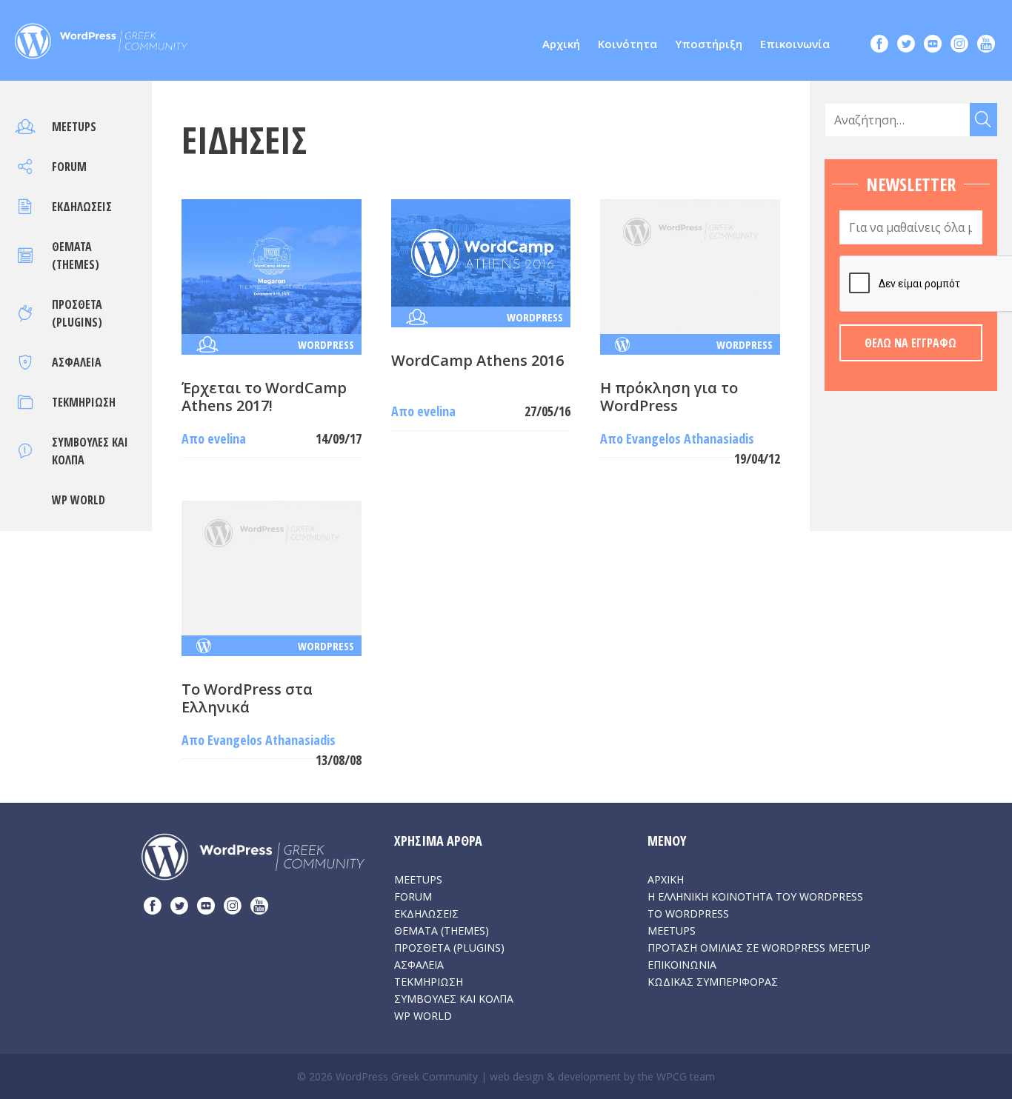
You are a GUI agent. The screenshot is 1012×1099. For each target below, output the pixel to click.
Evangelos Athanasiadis (690, 438)
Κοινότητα (627, 43)
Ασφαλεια (76, 362)
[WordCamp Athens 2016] (481, 252)
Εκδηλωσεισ (82, 206)
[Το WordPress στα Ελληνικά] (272, 566)
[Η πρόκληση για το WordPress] (690, 265)
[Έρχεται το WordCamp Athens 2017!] (272, 265)
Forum (69, 166)
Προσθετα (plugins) (449, 948)
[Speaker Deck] (933, 45)
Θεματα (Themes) (441, 930)
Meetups (74, 126)
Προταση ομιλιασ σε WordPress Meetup (759, 948)
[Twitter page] (906, 45)
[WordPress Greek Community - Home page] (101, 37)
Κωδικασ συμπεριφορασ (713, 982)
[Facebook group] (879, 45)
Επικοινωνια (682, 965)
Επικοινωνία (795, 43)
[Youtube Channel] (986, 45)
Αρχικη (666, 879)
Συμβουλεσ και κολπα (453, 999)
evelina (226, 438)
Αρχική (561, 43)
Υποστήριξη (708, 43)
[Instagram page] (959, 45)
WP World (78, 500)
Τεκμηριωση (84, 402)
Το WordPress (688, 913)
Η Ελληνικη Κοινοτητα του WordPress (755, 896)
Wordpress (326, 344)
